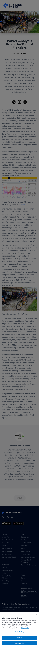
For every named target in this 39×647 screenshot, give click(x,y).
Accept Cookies (19, 643)
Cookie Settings (19, 632)
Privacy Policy (25, 628)
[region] (19, 629)
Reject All (19, 637)
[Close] (36, 615)
